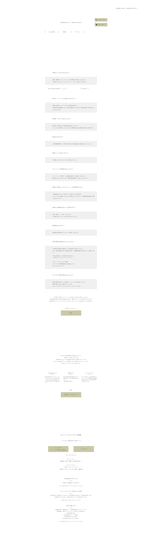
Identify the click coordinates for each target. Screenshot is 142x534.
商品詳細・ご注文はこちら (70, 394)
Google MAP (83, 448)
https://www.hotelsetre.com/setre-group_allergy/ (67, 286)
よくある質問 (51, 31)
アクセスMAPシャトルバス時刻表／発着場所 (58, 448)
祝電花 (64, 31)
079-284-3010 (101, 19)
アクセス (77, 31)
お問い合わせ (101, 24)
